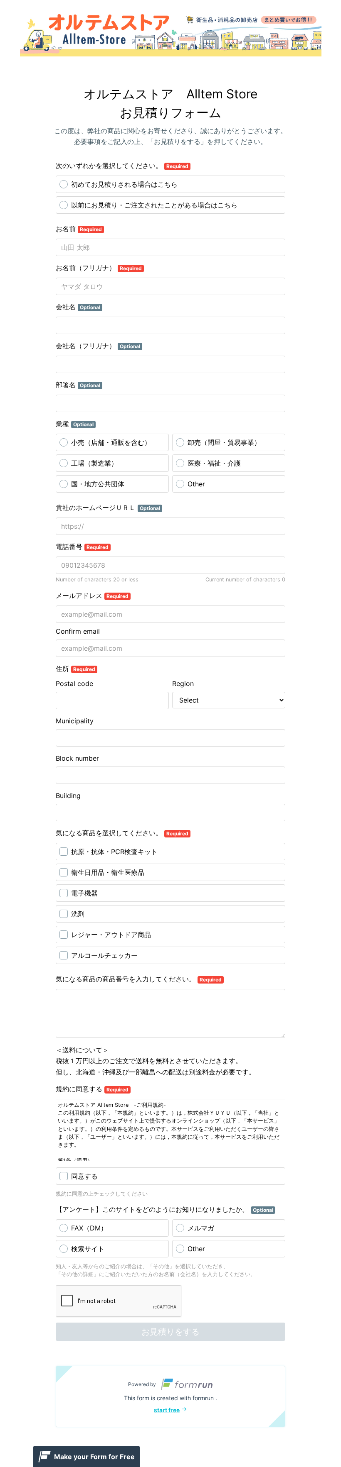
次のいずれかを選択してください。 (122, 165)
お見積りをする (170, 1332)
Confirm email (78, 631)
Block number (77, 758)
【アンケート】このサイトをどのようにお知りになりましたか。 (164, 1209)
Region (183, 683)
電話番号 (82, 546)
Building (68, 795)
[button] (170, 1396)
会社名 (78, 307)
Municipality (75, 721)
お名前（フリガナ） (99, 268)
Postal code (74, 683)
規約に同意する (92, 1089)
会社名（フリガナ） (98, 346)
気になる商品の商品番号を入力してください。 (139, 979)
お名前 (79, 229)
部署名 (78, 385)
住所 (75, 668)
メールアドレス (92, 595)
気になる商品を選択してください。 (122, 833)
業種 (75, 424)
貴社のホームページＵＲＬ (108, 507)
